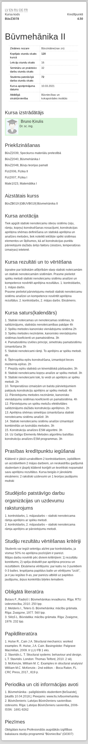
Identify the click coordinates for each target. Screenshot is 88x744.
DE (21, 10)
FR (26, 10)
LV (6, 10)
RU (16, 10)
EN (11, 10)
